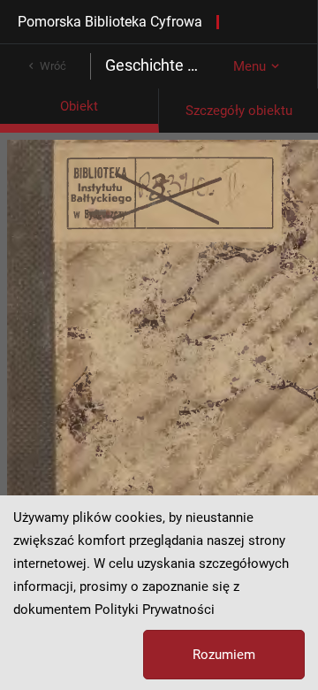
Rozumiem (224, 655)
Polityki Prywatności (155, 609)
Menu (249, 66)
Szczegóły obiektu (239, 111)
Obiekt (79, 106)
